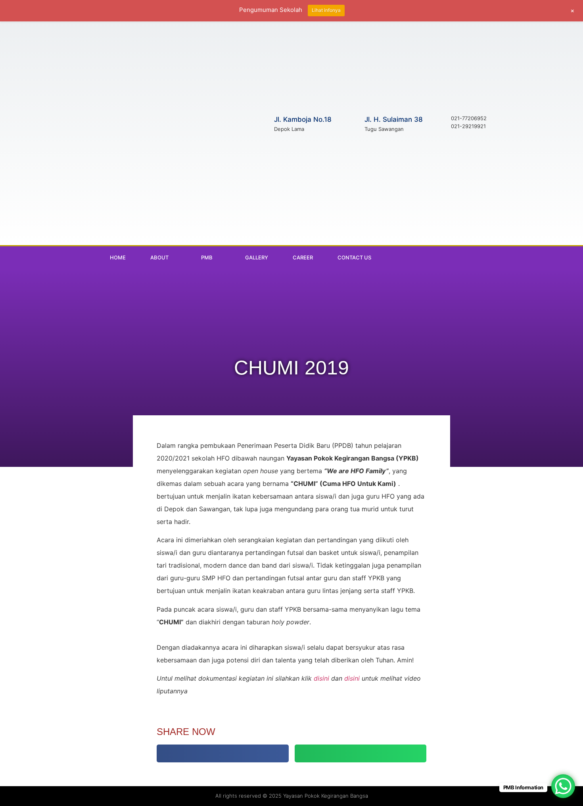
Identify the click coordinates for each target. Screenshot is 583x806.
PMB (207, 257)
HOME (118, 257)
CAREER (303, 257)
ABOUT (159, 257)
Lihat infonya (326, 10)
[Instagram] (463, 257)
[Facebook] (447, 257)
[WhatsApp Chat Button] (563, 786)
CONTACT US (354, 257)
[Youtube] (479, 257)
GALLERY (256, 257)
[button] (223, 753)
